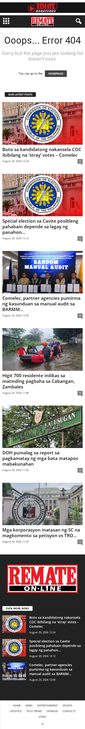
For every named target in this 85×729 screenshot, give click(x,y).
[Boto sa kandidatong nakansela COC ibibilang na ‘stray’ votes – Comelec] (42, 123)
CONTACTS (69, 711)
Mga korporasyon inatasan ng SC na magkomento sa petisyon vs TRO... (41, 533)
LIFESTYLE (16, 711)
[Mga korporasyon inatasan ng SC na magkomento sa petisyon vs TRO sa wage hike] (42, 504)
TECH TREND (34, 711)
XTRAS (42, 716)
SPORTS (67, 705)
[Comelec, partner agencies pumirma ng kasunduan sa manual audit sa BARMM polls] (42, 272)
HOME (17, 705)
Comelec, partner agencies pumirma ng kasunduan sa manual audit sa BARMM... (41, 303)
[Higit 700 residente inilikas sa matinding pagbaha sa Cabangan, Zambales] (42, 349)
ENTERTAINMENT (47, 705)
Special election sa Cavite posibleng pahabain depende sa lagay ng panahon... (40, 226)
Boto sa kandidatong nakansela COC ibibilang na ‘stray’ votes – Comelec (41, 152)
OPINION (52, 711)
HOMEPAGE (55, 73)
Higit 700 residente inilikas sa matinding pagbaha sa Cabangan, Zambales (38, 381)
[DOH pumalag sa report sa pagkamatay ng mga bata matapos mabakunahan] (42, 427)
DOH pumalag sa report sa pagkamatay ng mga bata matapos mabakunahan (40, 458)
